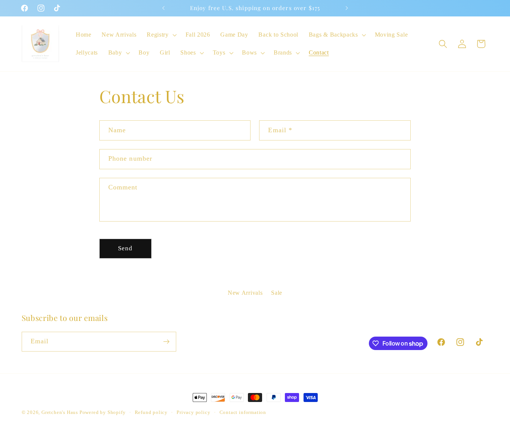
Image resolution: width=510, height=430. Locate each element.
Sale (276, 293)
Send (125, 248)
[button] (161, 35)
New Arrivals (245, 293)
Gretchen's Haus (60, 412)
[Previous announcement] (163, 8)
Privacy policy (193, 412)
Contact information (243, 412)
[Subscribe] (166, 342)
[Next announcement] (346, 8)
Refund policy (151, 412)
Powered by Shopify (103, 412)
